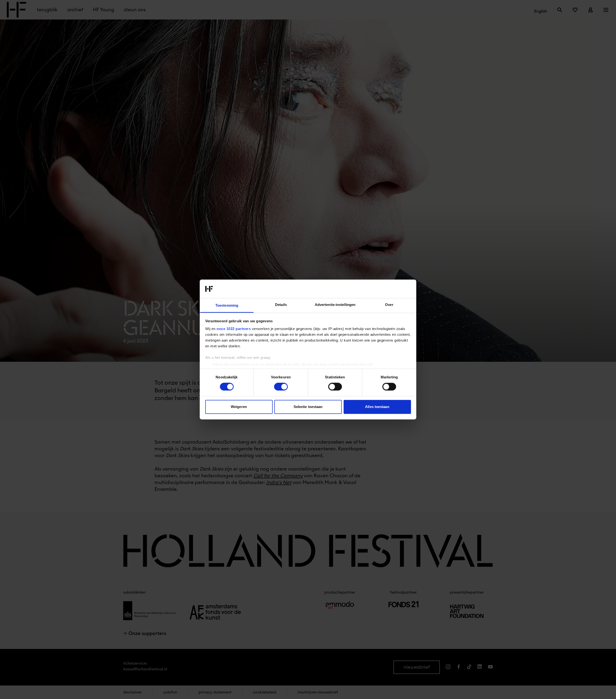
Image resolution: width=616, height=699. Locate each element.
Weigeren (239, 407)
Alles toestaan (377, 407)
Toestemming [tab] (226, 305)
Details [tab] (281, 305)
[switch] (281, 387)
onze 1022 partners (234, 329)
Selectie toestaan (308, 407)
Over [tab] (389, 305)
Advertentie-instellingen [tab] (335, 305)
